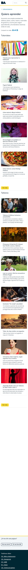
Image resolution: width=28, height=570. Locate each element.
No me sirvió (6, 544)
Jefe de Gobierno (7, 9)
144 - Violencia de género (8, 567)
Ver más (4, 188)
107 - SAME (4, 562)
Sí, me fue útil (17, 544)
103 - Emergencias (6, 559)
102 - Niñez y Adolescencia (8, 556)
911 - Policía (4, 565)
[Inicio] (3, 3)
